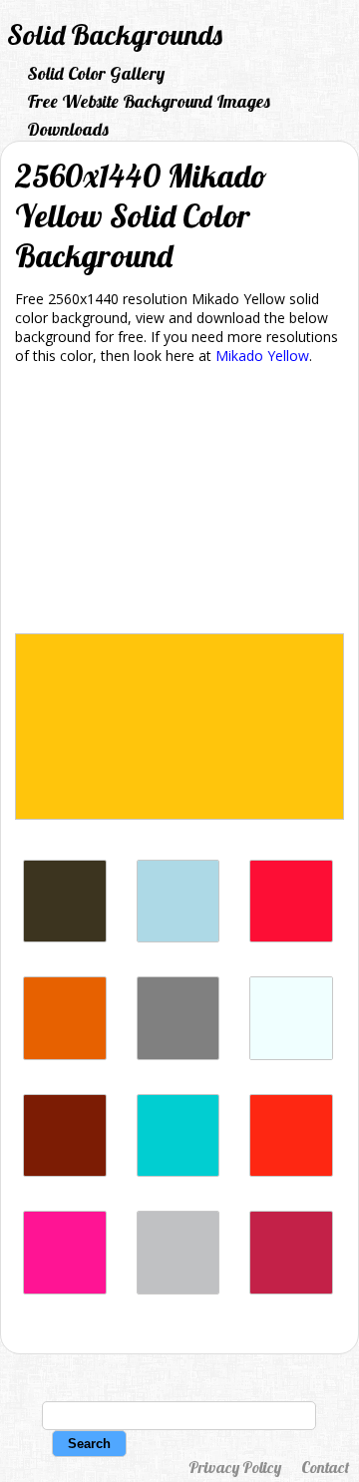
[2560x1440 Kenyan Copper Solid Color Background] (65, 1171)
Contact (325, 1467)
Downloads (68, 129)
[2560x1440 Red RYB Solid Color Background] (291, 1171)
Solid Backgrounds (114, 34)
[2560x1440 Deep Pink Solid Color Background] (65, 1289)
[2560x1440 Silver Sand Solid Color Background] (178, 1289)
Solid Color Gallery (96, 73)
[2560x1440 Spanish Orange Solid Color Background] (65, 1054)
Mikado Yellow (262, 355)
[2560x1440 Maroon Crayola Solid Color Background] (291, 1289)
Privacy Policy (234, 1467)
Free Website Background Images (148, 101)
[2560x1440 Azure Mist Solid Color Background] (291, 1054)
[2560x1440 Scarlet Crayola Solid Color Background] (291, 936)
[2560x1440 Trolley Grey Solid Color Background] (178, 1054)
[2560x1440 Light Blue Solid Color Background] (178, 936)
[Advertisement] (179, 502)
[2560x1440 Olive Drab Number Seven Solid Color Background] (65, 936)
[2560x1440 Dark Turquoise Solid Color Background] (178, 1171)
